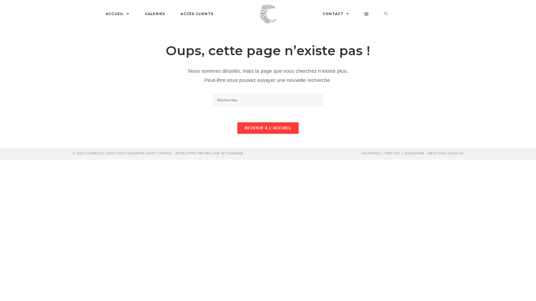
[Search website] (386, 14)
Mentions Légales (445, 153)
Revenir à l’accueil (268, 128)
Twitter (392, 153)
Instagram (414, 153)
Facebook (371, 153)
